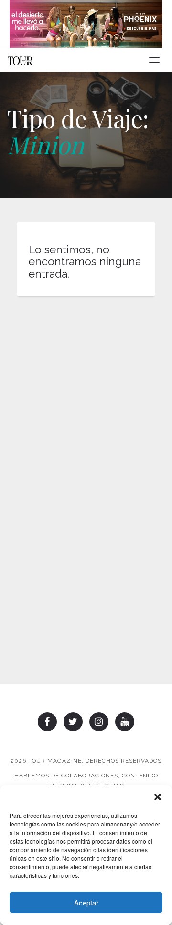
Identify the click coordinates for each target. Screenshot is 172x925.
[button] (157, 797)
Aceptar (86, 902)
